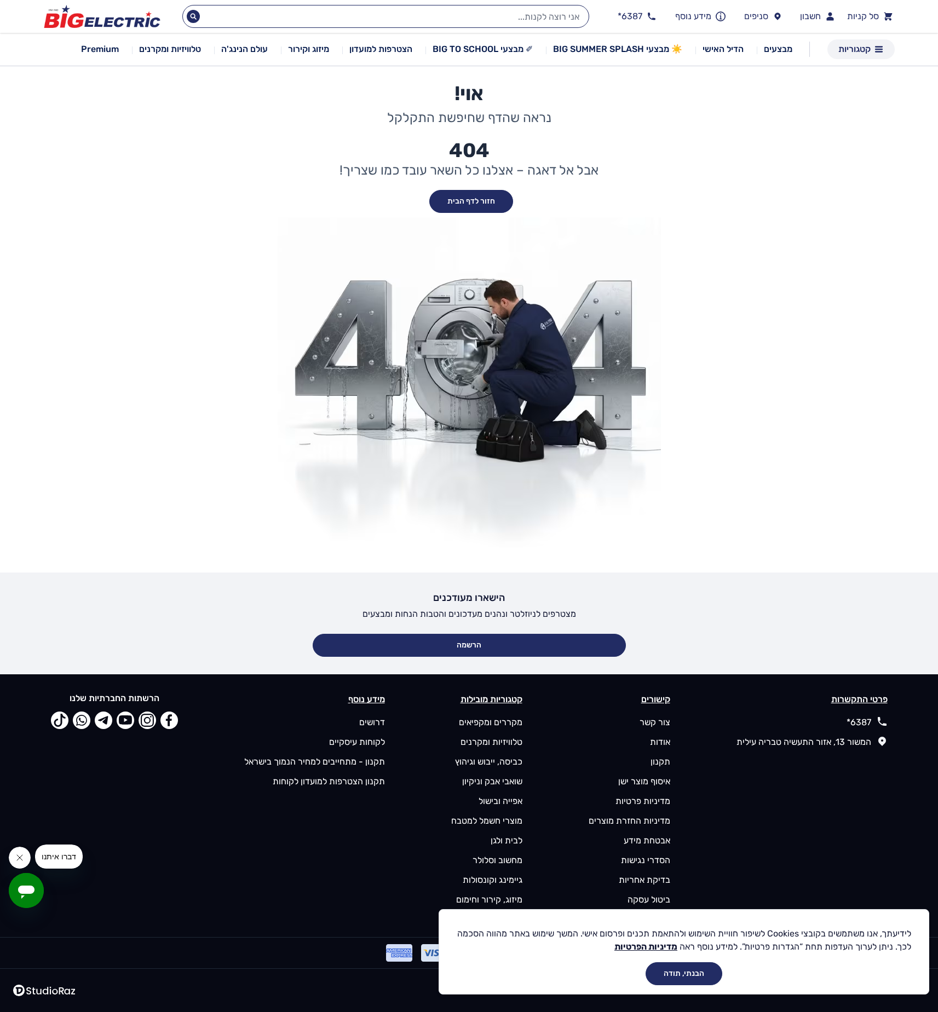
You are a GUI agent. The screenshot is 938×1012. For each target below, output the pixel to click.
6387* (859, 722)
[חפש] (193, 16)
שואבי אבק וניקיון (492, 781)
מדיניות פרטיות (642, 801)
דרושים (372, 722)
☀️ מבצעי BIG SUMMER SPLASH (617, 49)
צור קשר (655, 722)
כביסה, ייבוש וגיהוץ (488, 761)
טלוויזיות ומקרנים (170, 49)
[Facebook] (169, 720)
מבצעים (778, 49)
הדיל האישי (723, 49)
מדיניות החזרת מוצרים (629, 821)
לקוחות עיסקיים (357, 742)
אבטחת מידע (647, 840)
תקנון (660, 761)
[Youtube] (125, 720)
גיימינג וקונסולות (492, 880)
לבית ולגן (506, 840)
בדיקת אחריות (644, 880)
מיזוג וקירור (308, 49)
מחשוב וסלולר (497, 860)
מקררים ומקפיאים (490, 722)
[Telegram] (103, 720)
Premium (100, 49)
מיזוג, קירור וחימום (489, 899)
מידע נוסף (693, 16)
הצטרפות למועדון (380, 49)
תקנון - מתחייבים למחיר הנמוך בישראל (314, 761)
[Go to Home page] (102, 16)
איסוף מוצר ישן (644, 781)
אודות (660, 742)
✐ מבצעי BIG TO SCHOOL (483, 49)
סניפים (756, 16)
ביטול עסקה (649, 899)
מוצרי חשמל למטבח (486, 821)
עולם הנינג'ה (244, 49)
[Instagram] (147, 720)
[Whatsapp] (81, 720)
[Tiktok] (59, 720)
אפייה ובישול (500, 801)
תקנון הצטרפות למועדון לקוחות (329, 781)
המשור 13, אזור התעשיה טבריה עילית (803, 742)
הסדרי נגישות (645, 860)
